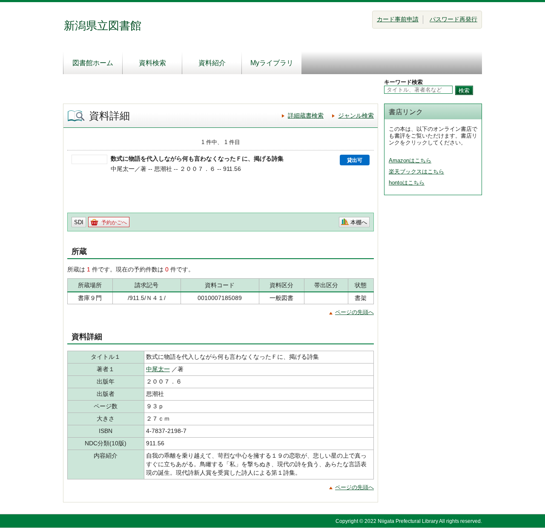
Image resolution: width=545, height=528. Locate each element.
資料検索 (152, 62)
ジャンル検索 (356, 115)
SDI (78, 222)
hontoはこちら (407, 182)
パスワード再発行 (453, 19)
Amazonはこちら (410, 160)
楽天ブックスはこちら (416, 171)
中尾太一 (158, 369)
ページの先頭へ (354, 312)
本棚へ (358, 222)
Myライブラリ (271, 62)
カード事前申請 (398, 19)
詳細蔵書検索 (306, 115)
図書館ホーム (92, 62)
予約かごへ (114, 222)
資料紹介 (212, 62)
